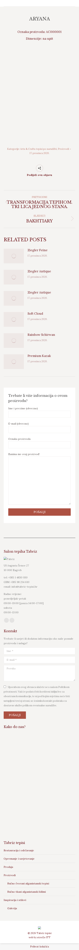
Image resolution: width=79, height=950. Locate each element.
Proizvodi (63, 149)
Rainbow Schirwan (41, 335)
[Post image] (14, 256)
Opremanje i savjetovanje (19, 858)
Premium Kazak (39, 356)
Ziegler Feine (38, 250)
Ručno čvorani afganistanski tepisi (28, 883)
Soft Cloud (35, 314)
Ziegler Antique (39, 271)
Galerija (12, 908)
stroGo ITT (44, 937)
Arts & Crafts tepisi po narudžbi (38, 149)
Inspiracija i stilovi (15, 900)
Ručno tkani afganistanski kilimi (26, 891)
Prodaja (8, 867)
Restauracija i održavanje (19, 850)
